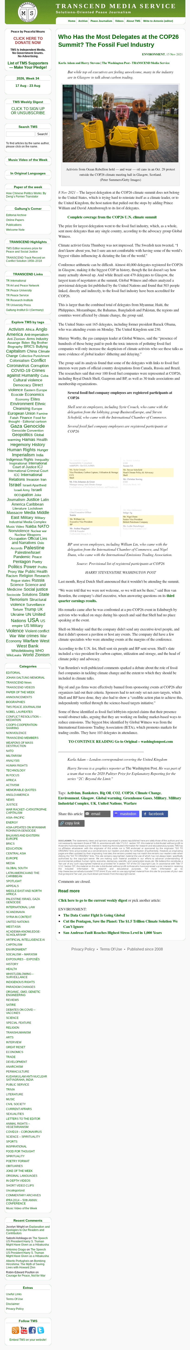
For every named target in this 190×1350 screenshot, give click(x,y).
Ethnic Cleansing (29, 406)
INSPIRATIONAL (16, 1146)
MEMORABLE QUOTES (21, 790)
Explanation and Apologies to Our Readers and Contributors (28, 1230)
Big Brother (39, 342)
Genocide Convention (28, 430)
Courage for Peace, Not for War (25, 1275)
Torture (18, 609)
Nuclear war (39, 531)
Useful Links (14, 1294)
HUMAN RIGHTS (17, 765)
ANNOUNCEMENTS (19, 697)
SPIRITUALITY (15, 1156)
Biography (15, 346)
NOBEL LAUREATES (19, 711)
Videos (119, 21)
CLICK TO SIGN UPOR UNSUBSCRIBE (28, 111)
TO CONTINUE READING (91, 741)
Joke (37, 495)
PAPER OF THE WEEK (20, 692)
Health (42, 440)
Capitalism (15, 351)
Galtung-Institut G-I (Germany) (25, 310)
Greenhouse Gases (137, 797)
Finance (26, 418)
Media (29, 512)
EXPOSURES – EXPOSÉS (23, 959)
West (44, 641)
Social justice (36, 589)
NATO (43, 526)
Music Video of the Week (21, 1208)
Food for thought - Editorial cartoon (28, 419)
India (39, 455)
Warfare (30, 640)
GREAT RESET (15, 1047)
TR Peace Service (17, 295)
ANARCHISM (14, 1066)
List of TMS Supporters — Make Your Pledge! (28, 65)
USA (33, 620)
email (95, 814)
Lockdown (35, 508)
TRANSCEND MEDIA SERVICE (116, 6)
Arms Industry (37, 339)
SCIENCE (12, 1018)
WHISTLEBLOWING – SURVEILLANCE (20, 975)
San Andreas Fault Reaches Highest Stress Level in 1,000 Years (112, 932)
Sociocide (13, 595)
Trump (30, 609)
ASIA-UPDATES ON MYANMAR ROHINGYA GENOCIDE (26, 829)
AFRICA (11, 780)
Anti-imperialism (36, 335)
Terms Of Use (14, 1299)
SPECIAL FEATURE (18, 1022)
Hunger (42, 450)
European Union (21, 413)
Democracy (22, 385)
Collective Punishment (34, 356)
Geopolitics (22, 434)
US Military (33, 625)
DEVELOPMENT (16, 1061)
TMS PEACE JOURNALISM (23, 707)
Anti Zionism (16, 339)
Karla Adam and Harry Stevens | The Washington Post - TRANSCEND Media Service (114, 62)
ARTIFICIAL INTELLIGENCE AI (25, 939)
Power (30, 566)
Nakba (30, 526)
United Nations (110, 803)
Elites (35, 399)
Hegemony (20, 444)
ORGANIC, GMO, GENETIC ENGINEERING (23, 993)
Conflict (38, 360)
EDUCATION (14, 848)
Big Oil (105, 792)
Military (27, 517)
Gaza (16, 426)
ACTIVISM (12, 785)
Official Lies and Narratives (29, 541)
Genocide (34, 426)
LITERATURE (14, 1094)
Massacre (15, 513)
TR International (16, 280)
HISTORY (12, 964)
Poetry (37, 562)
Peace (37, 557)
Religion (26, 576)
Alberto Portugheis (17, 1261)
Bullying (42, 346)
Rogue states (20, 580)
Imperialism (23, 454)
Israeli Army (22, 490)
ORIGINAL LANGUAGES (21, 1175)
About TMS (133, 21)
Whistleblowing (22, 651)
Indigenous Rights (19, 459)
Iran (43, 479)
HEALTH (11, 969)
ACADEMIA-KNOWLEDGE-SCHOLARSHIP (23, 933)
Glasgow (87, 797)
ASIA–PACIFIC (15, 817)
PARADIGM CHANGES (20, 987)
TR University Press (18, 305)
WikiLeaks (13, 655)
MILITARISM (14, 755)
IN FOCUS (12, 775)
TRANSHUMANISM (18, 1032)
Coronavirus (18, 365)
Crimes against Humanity (26, 373)
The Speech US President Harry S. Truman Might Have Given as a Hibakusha (27, 1241)
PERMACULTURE (17, 1071)
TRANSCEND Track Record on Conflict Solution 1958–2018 (25, 259)
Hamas (28, 439)
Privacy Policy (15, 1308)
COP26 (127, 792)
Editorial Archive (16, 215)
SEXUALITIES (15, 1114)
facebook (156, 814)
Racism (12, 576)
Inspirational (18, 463)
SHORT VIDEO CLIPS (20, 1185)
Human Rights (21, 449)
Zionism (42, 655)
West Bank (27, 645)
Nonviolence (19, 531)
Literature (20, 508)
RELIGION (12, 1027)
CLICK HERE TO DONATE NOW (28, 41)
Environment (22, 403)
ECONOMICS (14, 1052)
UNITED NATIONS (17, 921)
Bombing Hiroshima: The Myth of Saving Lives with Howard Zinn (25, 1264)
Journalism (16, 499)
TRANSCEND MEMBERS (22, 738)
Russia (38, 580)
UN (28, 614)
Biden (26, 342)
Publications (14, 225)
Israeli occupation (28, 492)
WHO (39, 651)
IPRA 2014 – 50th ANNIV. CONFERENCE (22, 1202)
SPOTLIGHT (14, 881)
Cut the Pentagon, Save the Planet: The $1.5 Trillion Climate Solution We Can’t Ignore (120, 923)
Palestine (34, 547)
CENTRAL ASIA (16, 853)
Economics (34, 394)
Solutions (30, 594)
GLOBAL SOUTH (17, 868)
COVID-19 (20, 370)
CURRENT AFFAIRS (19, 1109)
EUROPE (12, 858)
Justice (32, 499)
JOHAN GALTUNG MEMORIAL (25, 677)
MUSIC (10, 1099)
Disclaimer (12, 1304)
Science (17, 585)
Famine (42, 413)
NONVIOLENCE (16, 733)
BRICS (29, 346)
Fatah (14, 418)
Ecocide (17, 395)
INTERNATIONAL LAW (20, 907)
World (28, 655)
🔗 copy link (70, 823)
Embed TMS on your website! (28, 1339)
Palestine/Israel (27, 552)
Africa (29, 329)
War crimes (28, 635)
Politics (15, 566)
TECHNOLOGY (15, 770)
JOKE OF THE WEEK (19, 1171)
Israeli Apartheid (34, 485)
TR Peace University (19, 290)
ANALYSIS (12, 760)
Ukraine (17, 614)
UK (40, 609)
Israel (15, 484)
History (38, 444)
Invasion (32, 479)
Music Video (15, 526)
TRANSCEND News (19, 682)
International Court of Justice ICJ (30, 465)
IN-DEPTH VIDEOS (18, 1180)
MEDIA (10, 863)
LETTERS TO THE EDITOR (23, 1118)
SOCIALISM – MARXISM (21, 954)
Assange (13, 342)
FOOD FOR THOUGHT (20, 1151)
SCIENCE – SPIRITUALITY (23, 1136)
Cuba (44, 375)
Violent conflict (37, 631)
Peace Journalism (101, 21)
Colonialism (19, 361)
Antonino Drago (16, 1249)
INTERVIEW (13, 1042)
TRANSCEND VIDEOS (20, 687)
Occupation (17, 538)
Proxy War (16, 571)
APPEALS (12, 886)
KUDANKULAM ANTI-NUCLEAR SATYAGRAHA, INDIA (26, 1078)
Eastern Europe (35, 390)
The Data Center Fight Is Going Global (94, 915)
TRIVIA (10, 1089)
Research (42, 576)
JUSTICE (12, 804)
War (13, 636)
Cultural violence (27, 380)
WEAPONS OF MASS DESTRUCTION (19, 744)
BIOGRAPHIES (15, 702)
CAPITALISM (14, 944)
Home (71, 21)
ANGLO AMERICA (17, 795)
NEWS (10, 799)
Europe (37, 408)
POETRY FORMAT (17, 1161)
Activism (16, 329)
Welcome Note (15, 229)
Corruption (40, 365)
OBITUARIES (14, 1166)
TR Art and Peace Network (22, 285)
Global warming (108, 797)
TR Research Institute (19, 300)
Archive (83, 21)
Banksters (90, 792)
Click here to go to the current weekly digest (92, 900)
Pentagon (22, 561)
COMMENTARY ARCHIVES (23, 1195)
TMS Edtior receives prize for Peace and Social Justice (24, 250)
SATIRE (11, 1005)
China (32, 351)
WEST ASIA (13, 926)
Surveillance (35, 605)
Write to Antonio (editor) (158, 21)
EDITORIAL (13, 672)
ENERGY (12, 822)
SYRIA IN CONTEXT (19, 917)
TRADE (11, 1057)
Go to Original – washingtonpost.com (144, 741)
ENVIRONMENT (153, 54)
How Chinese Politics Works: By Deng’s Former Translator (26, 195)
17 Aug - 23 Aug (28, 85)
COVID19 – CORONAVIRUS (24, 1131)
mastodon (128, 814)
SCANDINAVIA (15, 912)
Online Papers (15, 220)
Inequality (42, 459)
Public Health (36, 571)
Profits (42, 567)
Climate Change (148, 792)
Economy (22, 399)
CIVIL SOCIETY (16, 1104)
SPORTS (11, 1141)
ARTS (9, 1037)
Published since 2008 (145, 949)
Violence (15, 630)
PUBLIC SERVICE (17, 1084)
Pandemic (22, 557)
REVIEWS (12, 1000)
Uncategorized (15, 1190)
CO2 (116, 792)
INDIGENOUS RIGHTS (20, 982)
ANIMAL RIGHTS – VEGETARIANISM (18, 1125)
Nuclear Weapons (28, 535)
